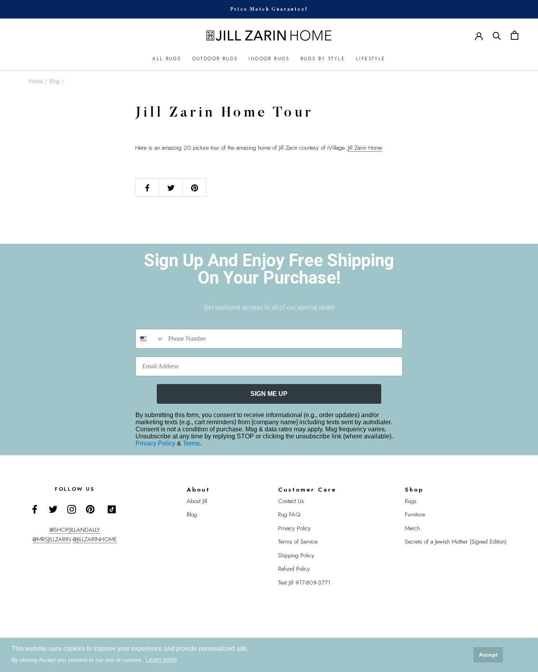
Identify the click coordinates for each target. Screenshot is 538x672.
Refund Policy (294, 568)
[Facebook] (34, 509)
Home (36, 81)
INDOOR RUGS (269, 58)
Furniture (415, 514)
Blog (54, 81)
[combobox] (150, 338)
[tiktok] (111, 509)
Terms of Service (297, 541)
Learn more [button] (161, 659)
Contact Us (291, 501)
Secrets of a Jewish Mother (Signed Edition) (455, 541)
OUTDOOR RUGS (215, 58)
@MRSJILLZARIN (52, 539)
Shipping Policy (296, 555)
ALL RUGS (166, 58)
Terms (191, 443)
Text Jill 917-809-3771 (304, 582)
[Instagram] (71, 509)
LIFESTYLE (371, 58)
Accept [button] (488, 655)
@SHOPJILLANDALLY (75, 529)
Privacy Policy (156, 443)
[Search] (497, 35)
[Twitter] (53, 509)
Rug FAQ (289, 514)
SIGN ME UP (269, 393)
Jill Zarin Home (365, 147)
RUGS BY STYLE (323, 58)
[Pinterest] (90, 509)
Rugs (411, 501)
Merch (412, 528)
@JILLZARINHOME (95, 539)
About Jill (197, 501)
